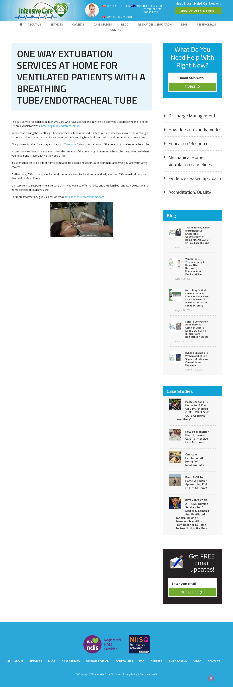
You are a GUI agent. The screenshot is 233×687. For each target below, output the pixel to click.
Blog (51, 661)
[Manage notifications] (211, 678)
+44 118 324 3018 (121, 16)
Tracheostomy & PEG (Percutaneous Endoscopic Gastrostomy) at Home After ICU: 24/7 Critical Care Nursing (197, 235)
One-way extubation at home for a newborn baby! (195, 459)
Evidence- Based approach (194, 178)
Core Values (124, 661)
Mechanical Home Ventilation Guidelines (190, 161)
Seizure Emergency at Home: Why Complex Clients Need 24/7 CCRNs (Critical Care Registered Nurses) (196, 329)
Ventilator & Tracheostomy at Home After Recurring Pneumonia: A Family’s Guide (195, 266)
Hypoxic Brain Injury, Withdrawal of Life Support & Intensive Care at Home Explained (196, 359)
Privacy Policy (130, 674)
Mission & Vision (97, 661)
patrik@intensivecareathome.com (84, 197)
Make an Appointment (198, 11)
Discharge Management (192, 115)
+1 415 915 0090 (121, 6)
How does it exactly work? (194, 129)
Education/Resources (189, 143)
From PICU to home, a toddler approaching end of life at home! (196, 482)
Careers (156, 661)
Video (197, 661)
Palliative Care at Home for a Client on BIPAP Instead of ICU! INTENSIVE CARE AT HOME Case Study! (192, 410)
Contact (214, 661)
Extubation (71, 144)
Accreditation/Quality (189, 192)
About (18, 661)
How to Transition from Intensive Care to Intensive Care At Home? (197, 436)
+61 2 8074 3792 (151, 9)
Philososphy (178, 661)
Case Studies (71, 661)
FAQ (141, 661)
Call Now (209, 3)
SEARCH (190, 87)
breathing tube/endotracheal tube (61, 126)
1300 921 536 (150, 12)
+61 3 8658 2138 (152, 6)
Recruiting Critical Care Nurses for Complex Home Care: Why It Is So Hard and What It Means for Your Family (197, 297)
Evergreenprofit (148, 674)
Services (35, 661)
